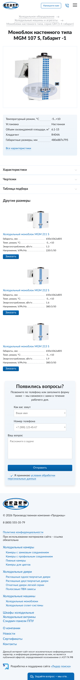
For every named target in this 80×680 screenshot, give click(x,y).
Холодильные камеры (18, 547)
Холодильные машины (19, 596)
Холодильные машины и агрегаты (36, 20)
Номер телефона (24, 421)
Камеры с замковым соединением (27, 552)
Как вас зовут (22, 407)
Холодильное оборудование (36, 16)
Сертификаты (13, 638)
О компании (11, 628)
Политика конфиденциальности (23, 532)
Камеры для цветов (18, 564)
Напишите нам (51, 5)
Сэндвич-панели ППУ (18, 621)
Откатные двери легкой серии (25, 585)
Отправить (40, 467)
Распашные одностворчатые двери (28, 577)
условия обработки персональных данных (31, 477)
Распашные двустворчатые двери (27, 581)
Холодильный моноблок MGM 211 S (26, 234)
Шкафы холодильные (18, 612)
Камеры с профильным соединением (29, 556)
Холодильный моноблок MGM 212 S (26, 290)
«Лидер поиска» (61, 666)
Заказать (10, 256)
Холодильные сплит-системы (24, 605)
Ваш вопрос (15, 435)
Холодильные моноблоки (22, 601)
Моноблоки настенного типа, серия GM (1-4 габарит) (40, 24)
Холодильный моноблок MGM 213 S (26, 346)
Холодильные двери (17, 571)
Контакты (10, 644)
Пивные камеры (16, 560)
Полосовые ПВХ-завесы (21, 589)
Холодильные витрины (19, 616)
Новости (9, 633)
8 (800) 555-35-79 (14, 522)
